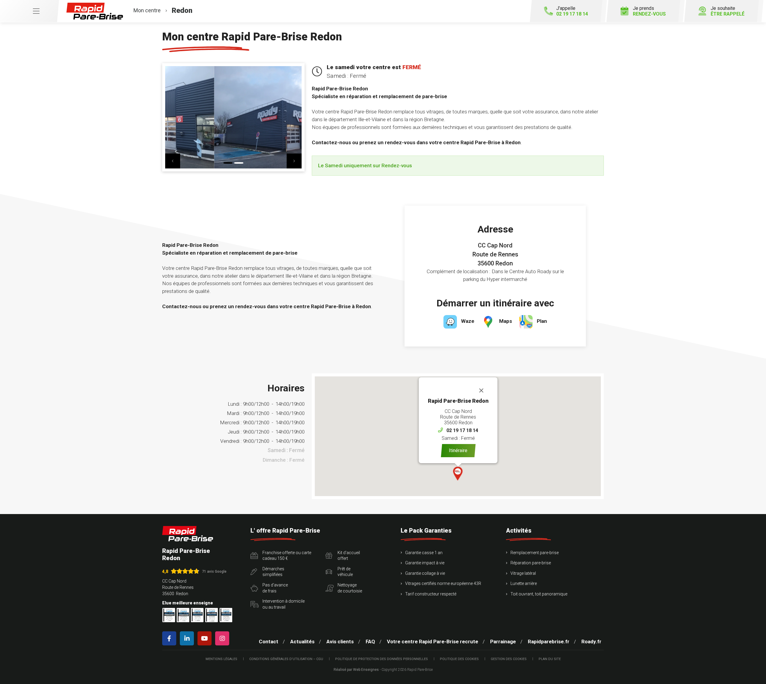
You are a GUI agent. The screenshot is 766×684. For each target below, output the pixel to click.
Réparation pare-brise (530, 562)
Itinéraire (458, 450)
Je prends (649, 11)
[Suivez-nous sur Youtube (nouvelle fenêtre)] (205, 638)
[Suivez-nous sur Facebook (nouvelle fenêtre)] (170, 638)
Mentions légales (221, 659)
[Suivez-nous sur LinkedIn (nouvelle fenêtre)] (188, 638)
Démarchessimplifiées (273, 571)
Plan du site (550, 659)
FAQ (370, 642)
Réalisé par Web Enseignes (356, 670)
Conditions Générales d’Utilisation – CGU (286, 659)
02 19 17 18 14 (462, 430)
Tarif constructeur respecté (430, 594)
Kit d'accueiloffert (349, 555)
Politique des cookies (459, 659)
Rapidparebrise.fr (548, 642)
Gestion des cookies (509, 659)
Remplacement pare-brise (534, 552)
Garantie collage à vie (425, 573)
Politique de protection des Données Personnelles (381, 659)
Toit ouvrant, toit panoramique (538, 594)
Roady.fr (591, 642)
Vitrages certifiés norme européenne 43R (443, 583)
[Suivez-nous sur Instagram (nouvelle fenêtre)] (223, 638)
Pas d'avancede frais (275, 588)
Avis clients (340, 642)
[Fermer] (481, 390)
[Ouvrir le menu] (29, 11)
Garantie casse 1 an (424, 552)
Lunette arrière (523, 583)
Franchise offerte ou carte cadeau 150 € (286, 555)
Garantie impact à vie (424, 562)
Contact (268, 642)
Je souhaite (727, 11)
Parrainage (503, 642)
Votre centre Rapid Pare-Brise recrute (432, 642)
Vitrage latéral (523, 573)
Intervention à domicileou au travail (283, 604)
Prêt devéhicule (345, 571)
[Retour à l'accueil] (187, 533)
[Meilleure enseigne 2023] (225, 615)
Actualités (302, 642)
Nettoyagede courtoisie (350, 588)
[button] (172, 160)
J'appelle (572, 11)
